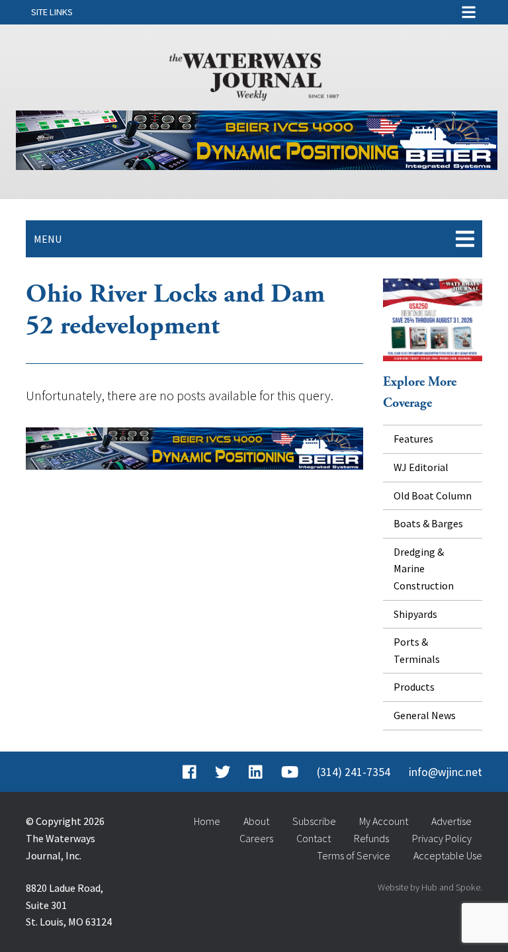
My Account (383, 821)
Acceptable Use (447, 855)
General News (425, 715)
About (256, 821)
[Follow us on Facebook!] (189, 772)
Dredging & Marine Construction (424, 568)
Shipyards (415, 614)
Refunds (371, 838)
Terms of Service (353, 855)
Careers (256, 838)
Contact (313, 838)
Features (413, 438)
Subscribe (314, 821)
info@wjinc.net (445, 772)
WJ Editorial (421, 467)
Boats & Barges (428, 523)
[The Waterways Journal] (254, 74)
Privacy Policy (442, 838)
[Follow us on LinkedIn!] (256, 772)
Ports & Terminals (417, 650)
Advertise (451, 821)
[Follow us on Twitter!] (222, 772)
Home (207, 821)
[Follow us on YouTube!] (289, 772)
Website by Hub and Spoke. (430, 887)
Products (414, 686)
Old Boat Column (433, 495)
